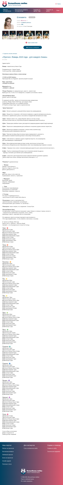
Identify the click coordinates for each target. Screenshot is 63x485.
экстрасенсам (21, 10)
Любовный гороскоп (7, 454)
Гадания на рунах (49, 10)
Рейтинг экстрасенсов (7, 10)
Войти (59, 3)
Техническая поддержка (53, 451)
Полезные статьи (7, 464)
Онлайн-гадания (6, 461)
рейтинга (26, 22)
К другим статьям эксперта (10, 53)
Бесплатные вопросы (8, 451)
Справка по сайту (52, 448)
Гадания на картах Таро (37, 10)
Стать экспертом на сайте (31, 448)
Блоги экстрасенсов (7, 457)
